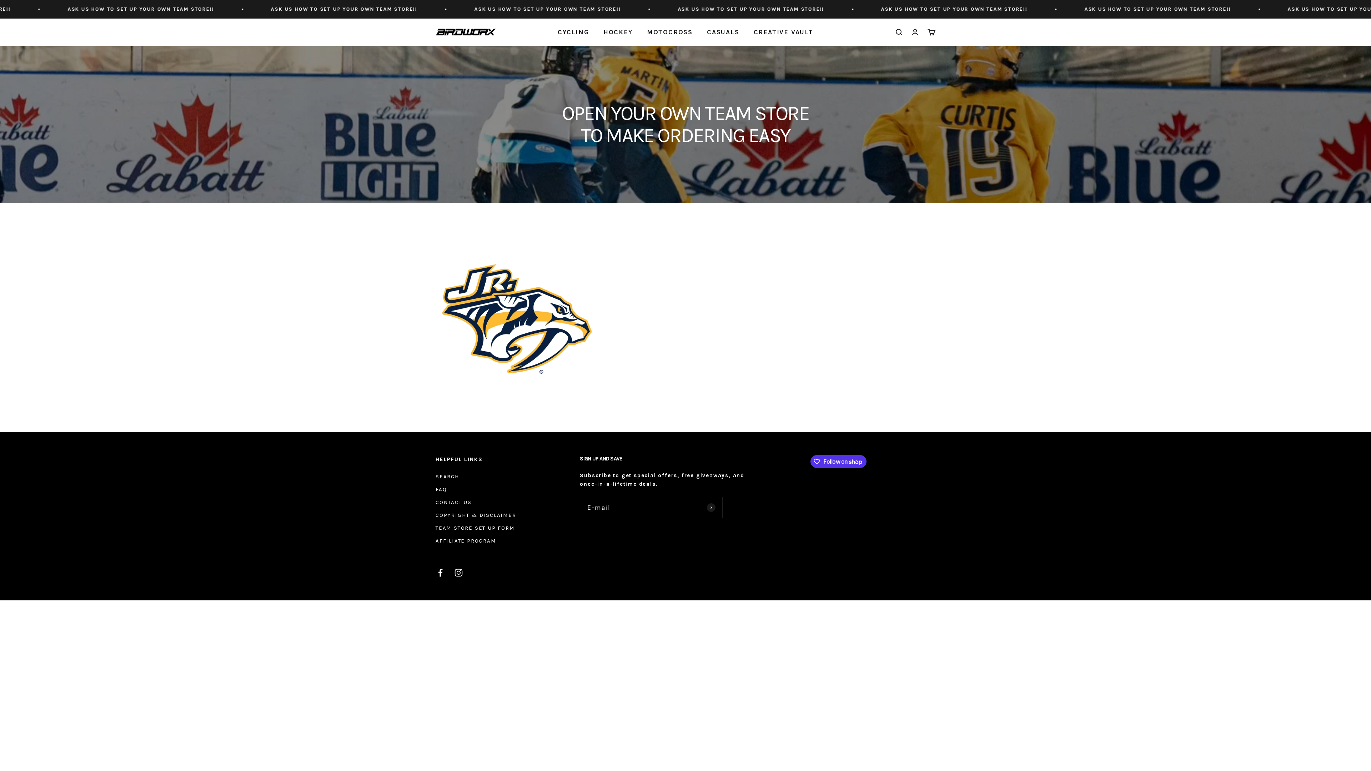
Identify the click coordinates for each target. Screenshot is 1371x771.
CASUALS (723, 32)
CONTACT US (454, 502)
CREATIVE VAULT (783, 32)
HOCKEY (618, 32)
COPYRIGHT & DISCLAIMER (476, 515)
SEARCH (447, 476)
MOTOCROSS (670, 32)
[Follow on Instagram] (458, 573)
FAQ (441, 489)
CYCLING (573, 32)
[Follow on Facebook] (440, 573)
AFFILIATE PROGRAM (466, 541)
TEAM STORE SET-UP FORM (475, 528)
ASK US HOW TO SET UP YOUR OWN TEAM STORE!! (154, 9)
